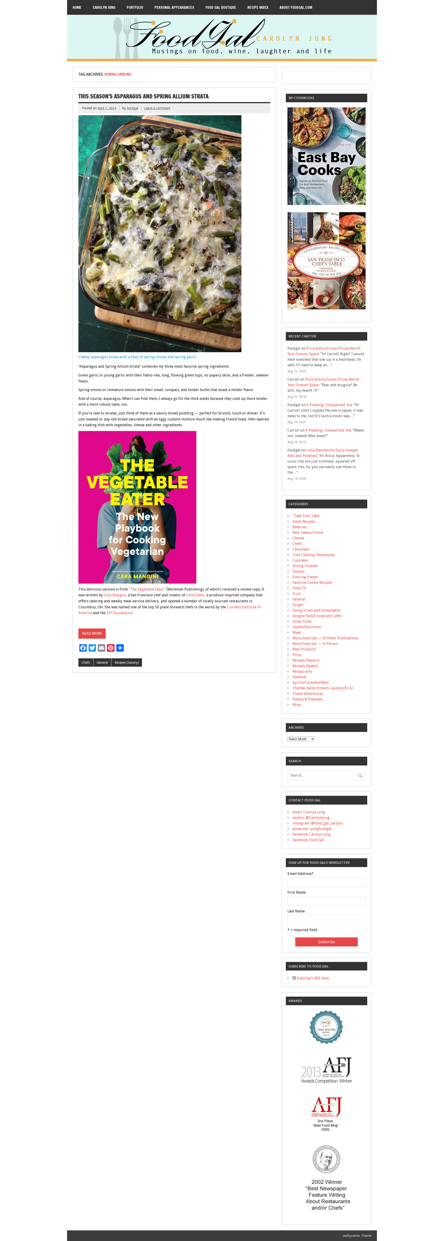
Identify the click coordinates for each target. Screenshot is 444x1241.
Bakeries (300, 527)
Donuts (299, 571)
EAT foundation (119, 613)
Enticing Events (305, 577)
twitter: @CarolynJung (311, 817)
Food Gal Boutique (221, 7)
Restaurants (302, 671)
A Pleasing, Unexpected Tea (329, 405)
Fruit (297, 593)
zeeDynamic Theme (356, 1236)
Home (77, 7)
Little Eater (195, 595)
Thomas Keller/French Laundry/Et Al (323, 688)
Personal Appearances (174, 7)
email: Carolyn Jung (309, 812)
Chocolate (301, 549)
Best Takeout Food (308, 532)
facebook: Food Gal (308, 840)
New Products (304, 649)
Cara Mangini (115, 595)
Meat (297, 632)
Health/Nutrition (307, 627)
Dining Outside (305, 566)
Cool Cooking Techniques (314, 555)
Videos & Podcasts (308, 699)
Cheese (298, 538)
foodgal (132, 108)
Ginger (298, 605)
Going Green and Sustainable (316, 610)
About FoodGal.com (296, 7)
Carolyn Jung (104, 7)
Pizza (297, 655)
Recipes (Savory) (127, 662)
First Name (296, 892)
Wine (297, 705)
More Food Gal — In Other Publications (325, 638)
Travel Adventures (308, 693)
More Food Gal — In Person (315, 643)
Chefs (86, 662)
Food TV (299, 588)
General (102, 662)
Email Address (300, 874)
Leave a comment (157, 108)
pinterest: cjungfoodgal (312, 829)
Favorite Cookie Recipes (312, 582)
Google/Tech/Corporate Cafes (317, 616)
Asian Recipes (304, 521)
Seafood (299, 677)
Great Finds (302, 621)
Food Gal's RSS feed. (313, 978)
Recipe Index (257, 7)
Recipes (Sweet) (305, 666)
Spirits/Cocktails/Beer (311, 682)
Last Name (296, 911)
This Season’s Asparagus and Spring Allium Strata (143, 96)
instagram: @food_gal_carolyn (318, 823)
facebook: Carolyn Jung (312, 834)
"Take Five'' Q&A (306, 516)
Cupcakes (300, 560)
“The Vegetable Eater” (147, 589)
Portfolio (135, 7)
